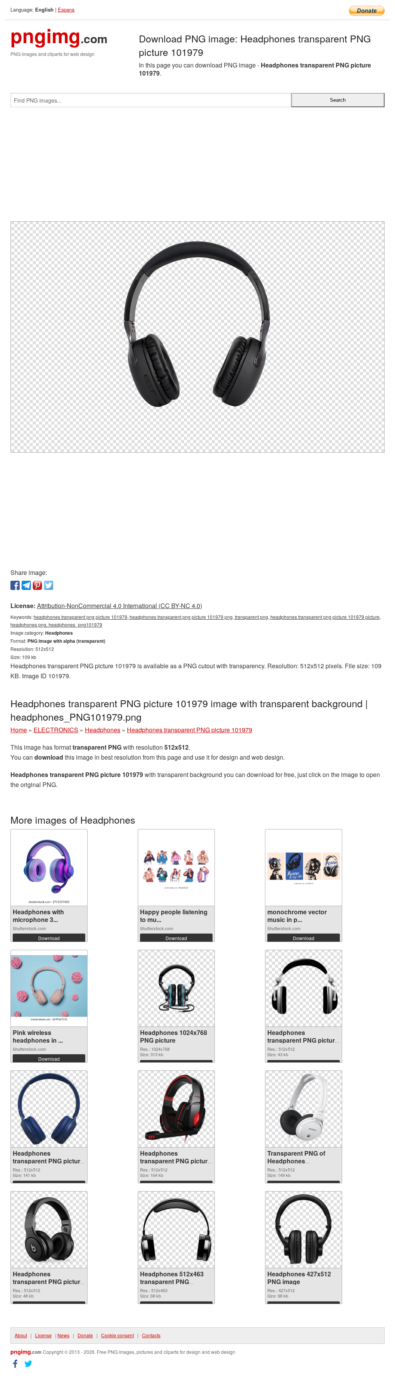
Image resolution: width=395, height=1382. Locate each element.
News (63, 1335)
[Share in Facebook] (15, 585)
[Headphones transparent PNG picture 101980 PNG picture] (49, 1229)
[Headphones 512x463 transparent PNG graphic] (176, 1229)
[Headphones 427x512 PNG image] (303, 1229)
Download (49, 938)
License (43, 1335)
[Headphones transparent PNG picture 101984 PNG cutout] (303, 988)
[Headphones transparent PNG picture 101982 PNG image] (176, 1109)
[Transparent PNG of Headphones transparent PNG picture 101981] (303, 1109)
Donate (85, 1335)
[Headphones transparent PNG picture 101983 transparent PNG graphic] (49, 1109)
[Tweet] (48, 585)
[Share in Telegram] (26, 585)
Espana (66, 9)
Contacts (151, 1335)
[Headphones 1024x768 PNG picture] (176, 988)
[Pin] (37, 585)
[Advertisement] (197, 167)
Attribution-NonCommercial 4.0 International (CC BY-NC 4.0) (119, 605)
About (21, 1335)
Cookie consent (117, 1335)
